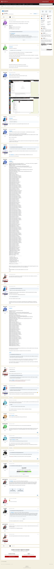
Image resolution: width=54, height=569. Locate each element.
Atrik (5, 498)
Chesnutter (19, 31)
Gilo (5, 45)
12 (5, 79)
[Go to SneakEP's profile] (5, 466)
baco (5, 400)
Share (31, 13)
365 (5, 420)
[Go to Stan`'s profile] (5, 277)
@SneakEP (12, 512)
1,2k (5, 154)
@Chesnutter (11, 118)
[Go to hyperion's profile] (5, 119)
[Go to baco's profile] (5, 403)
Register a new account (12, 556)
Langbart (6, 13)
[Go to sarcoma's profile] (5, 416)
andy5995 (5, 450)
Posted (12, 72)
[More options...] (38, 20)
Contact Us (27, 566)
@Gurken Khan (13, 33)
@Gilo (10, 74)
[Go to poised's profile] (5, 23)
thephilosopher (5, 423)
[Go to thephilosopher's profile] (5, 426)
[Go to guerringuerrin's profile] (5, 482)
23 (5, 470)
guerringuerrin (5, 479)
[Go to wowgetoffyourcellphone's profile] (47, 16)
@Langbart (13, 415)
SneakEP (5, 463)
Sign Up (51, 1)
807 (5, 505)
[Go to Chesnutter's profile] (5, 75)
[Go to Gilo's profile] (5, 48)
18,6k (5, 376)
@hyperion (10, 308)
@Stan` (10, 352)
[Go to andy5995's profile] (5, 453)
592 (5, 486)
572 (5, 457)
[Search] (52, 4)
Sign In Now (28, 556)
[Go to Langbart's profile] (3, 14)
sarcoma (5, 413)
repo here (11, 456)
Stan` (5, 274)
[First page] (2, 17)
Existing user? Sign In (45, 1)
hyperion (5, 116)
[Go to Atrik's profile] (5, 501)
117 (5, 430)
